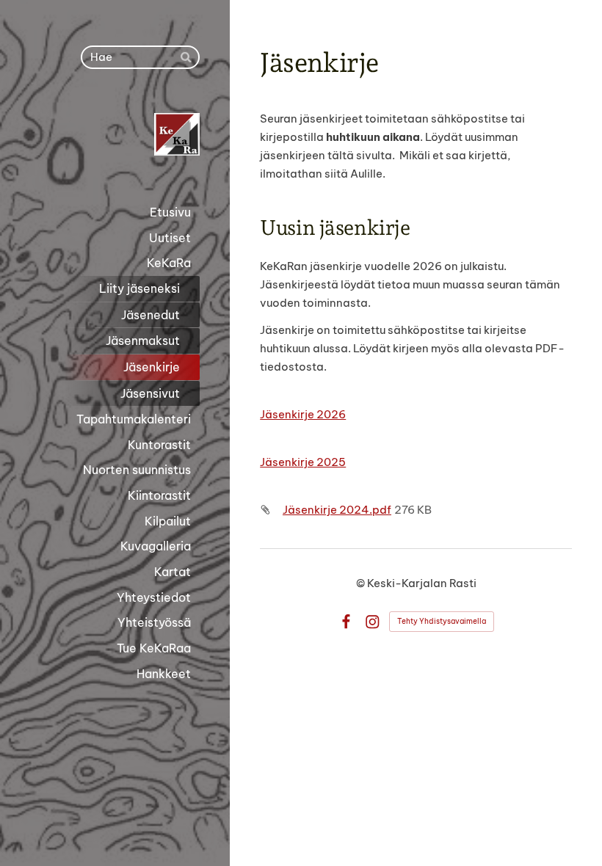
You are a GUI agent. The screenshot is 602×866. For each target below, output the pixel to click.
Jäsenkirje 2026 (303, 414)
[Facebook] (346, 622)
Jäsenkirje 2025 (303, 462)
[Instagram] (372, 622)
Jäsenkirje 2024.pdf (337, 510)
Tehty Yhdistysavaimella (441, 621)
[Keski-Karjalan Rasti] (115, 134)
